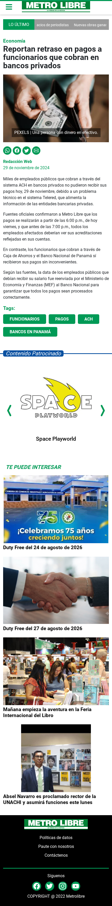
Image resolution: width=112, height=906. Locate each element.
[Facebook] (17, 150)
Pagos (62, 319)
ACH (88, 319)
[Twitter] (26, 150)
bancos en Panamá (30, 331)
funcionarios (25, 319)
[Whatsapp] (7, 150)
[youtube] (75, 885)
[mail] (62, 885)
